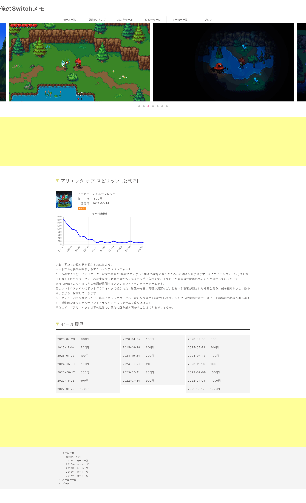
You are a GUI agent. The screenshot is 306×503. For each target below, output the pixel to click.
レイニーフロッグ (104, 193)
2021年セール (125, 19)
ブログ (208, 19)
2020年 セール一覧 (77, 464)
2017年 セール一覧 (77, 475)
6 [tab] (162, 106)
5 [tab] (157, 106)
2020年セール (152, 19)
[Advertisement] (106, 141)
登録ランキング (97, 19)
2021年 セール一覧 (77, 460)
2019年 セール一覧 (77, 468)
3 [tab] (148, 106)
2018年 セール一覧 (77, 471)
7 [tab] (167, 106)
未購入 (82, 208)
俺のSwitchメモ (22, 8)
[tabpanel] (225, 61)
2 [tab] (144, 106)
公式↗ (130, 180)
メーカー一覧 (180, 19)
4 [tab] (153, 106)
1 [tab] (139, 106)
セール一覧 (69, 19)
